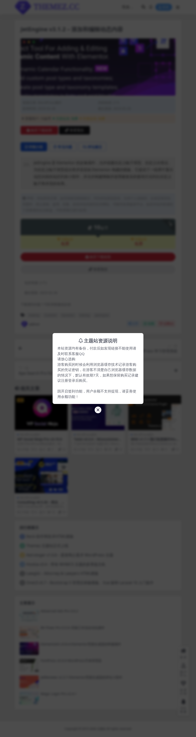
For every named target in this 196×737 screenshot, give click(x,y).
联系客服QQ (75, 353)
